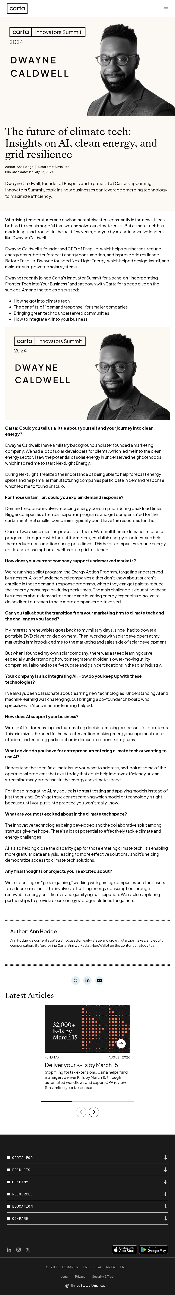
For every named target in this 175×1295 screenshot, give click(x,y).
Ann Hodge (43, 931)
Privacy (80, 1276)
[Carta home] (17, 8)
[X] (28, 1250)
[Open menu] (166, 8)
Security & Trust (103, 1276)
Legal (64, 1276)
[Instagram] (18, 1250)
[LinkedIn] (9, 1250)
